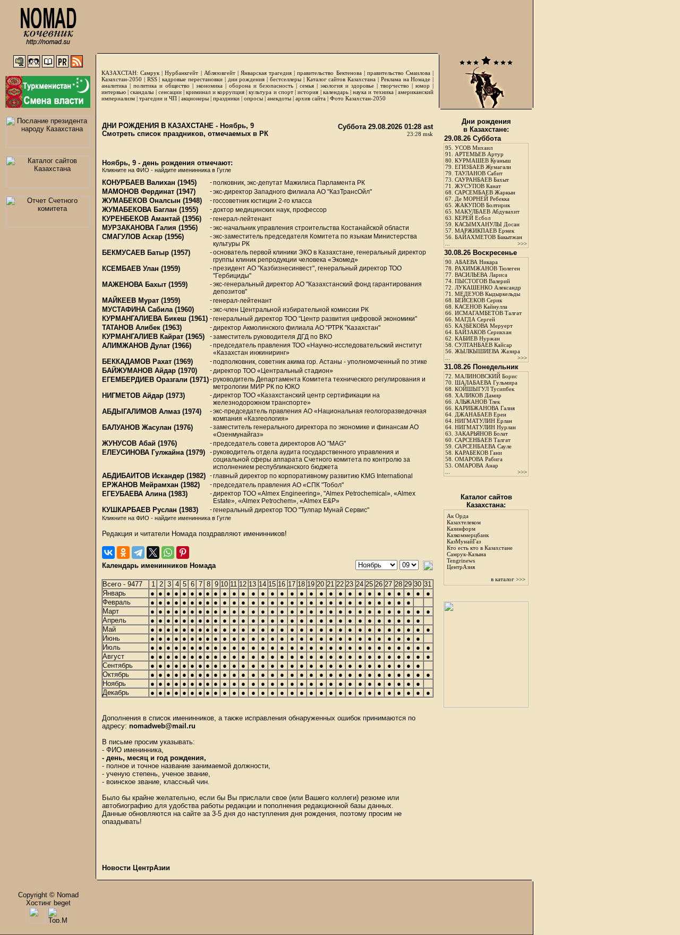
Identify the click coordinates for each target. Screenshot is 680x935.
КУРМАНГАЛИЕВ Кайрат (142, 337)
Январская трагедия (266, 73)
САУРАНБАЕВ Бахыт (482, 179)
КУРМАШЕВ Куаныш (483, 160)
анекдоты (279, 98)
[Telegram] (138, 552)
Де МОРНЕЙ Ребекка (482, 199)
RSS (152, 79)
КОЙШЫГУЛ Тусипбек (484, 389)
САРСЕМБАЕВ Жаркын (485, 192)
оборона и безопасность (261, 85)
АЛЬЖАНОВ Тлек (477, 401)
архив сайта (310, 98)
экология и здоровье (347, 85)
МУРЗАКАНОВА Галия (139, 228)
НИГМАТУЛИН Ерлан (483, 421)
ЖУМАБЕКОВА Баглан (139, 210)
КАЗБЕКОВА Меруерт (484, 325)
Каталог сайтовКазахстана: (486, 501)
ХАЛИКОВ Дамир (478, 395)
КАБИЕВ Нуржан (477, 338)
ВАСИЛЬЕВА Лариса (481, 274)
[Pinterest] (182, 552)
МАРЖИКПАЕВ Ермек (484, 230)
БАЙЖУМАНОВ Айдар (139, 371)
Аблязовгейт (219, 73)
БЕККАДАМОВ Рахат (137, 362)
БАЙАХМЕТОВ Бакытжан (488, 237)
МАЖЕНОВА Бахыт (134, 284)
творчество (394, 85)
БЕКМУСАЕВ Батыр (135, 253)
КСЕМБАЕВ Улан (130, 269)
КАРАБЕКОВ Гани (478, 452)
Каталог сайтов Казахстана (341, 79)
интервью (113, 92)
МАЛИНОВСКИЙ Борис (486, 376)
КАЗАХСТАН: (119, 73)
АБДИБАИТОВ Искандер (143, 476)
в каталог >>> (508, 579)
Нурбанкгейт (181, 73)
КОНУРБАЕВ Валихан (138, 182)
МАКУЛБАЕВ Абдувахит (487, 211)
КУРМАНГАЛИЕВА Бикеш (144, 318)
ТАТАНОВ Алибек (131, 328)
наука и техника (373, 92)
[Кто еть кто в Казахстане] (486, 705)
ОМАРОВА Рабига (479, 459)
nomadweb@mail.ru (162, 726)
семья (307, 85)
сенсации (170, 92)
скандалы (142, 92)
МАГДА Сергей (475, 319)
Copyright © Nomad (48, 895)
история (308, 92)
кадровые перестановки (192, 79)
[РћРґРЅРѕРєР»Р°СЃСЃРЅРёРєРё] (123, 552)
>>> (522, 243)
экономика (209, 85)
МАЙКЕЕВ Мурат (130, 300)
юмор (422, 85)
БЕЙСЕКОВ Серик (478, 300)
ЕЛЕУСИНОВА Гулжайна (143, 452)
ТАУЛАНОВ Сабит (479, 173)
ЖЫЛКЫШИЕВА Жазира (487, 351)
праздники (226, 98)
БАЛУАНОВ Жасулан (137, 427)
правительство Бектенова (329, 73)
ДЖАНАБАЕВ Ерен (480, 414)
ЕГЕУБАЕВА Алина (134, 494)
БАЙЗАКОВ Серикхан (483, 332)
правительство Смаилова (398, 73)
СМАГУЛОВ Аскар (132, 237)
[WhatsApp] (168, 552)
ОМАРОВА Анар (476, 465)
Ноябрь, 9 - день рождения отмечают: (167, 163)
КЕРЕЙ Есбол (472, 218)
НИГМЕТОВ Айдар (133, 396)
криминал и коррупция (215, 92)
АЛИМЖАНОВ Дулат (136, 346)
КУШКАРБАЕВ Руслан (139, 510)
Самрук (149, 73)
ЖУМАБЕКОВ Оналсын (141, 201)
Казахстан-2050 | (124, 79)
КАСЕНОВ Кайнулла (481, 306)
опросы (253, 98)
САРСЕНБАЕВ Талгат (483, 440)
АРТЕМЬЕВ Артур (479, 154)
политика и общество (161, 85)
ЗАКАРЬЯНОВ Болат (481, 433)
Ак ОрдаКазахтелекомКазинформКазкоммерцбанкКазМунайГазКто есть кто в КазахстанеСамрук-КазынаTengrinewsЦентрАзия (480, 541)
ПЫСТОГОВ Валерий (482, 281)
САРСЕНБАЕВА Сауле (483, 446)
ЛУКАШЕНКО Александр (488, 287)
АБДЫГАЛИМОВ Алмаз (141, 411)
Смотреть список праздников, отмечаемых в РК (185, 134)
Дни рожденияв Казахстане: (486, 125)
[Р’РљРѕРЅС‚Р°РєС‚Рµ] (108, 552)
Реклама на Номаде (406, 79)
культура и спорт (271, 92)
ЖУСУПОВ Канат (478, 186)
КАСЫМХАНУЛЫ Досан (487, 224)
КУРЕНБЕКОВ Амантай (141, 219)
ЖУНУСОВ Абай (129, 443)
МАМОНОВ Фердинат (138, 192)
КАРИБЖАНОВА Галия (485, 408)
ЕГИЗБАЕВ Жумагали (483, 167)
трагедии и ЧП (158, 98)
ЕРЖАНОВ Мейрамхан (140, 485)
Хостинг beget (48, 903)
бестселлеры (285, 79)
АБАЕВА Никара (476, 262)
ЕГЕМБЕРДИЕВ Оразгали (145, 380)
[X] (153, 552)
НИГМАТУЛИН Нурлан (485, 427)
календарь (335, 92)
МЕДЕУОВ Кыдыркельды (487, 294)
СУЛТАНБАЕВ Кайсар (483, 345)
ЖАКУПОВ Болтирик (482, 205)
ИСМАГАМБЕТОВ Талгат (488, 313)
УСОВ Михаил (473, 147)
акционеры (195, 98)
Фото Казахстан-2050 (358, 98)
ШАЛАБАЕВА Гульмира (486, 382)
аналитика (114, 85)
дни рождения (246, 79)
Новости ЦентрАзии (136, 868)
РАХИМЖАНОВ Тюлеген (487, 268)
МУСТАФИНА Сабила (137, 309)
